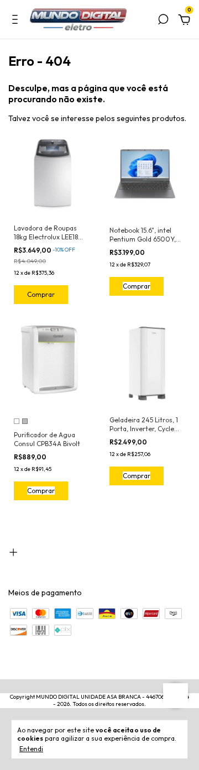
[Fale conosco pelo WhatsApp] (175, 695)
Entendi (31, 749)
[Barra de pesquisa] (163, 21)
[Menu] (16, 21)
